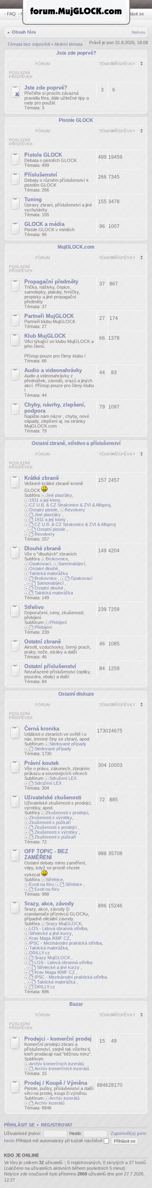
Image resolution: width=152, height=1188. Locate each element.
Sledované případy (67, 743)
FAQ (11, 13)
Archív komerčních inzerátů (56, 1063)
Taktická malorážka (48, 573)
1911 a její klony (44, 500)
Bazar (76, 1004)
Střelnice (54, 879)
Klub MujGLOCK (45, 336)
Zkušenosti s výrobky (50, 817)
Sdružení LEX (63, 778)
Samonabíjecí (71, 563)
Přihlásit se (133, 13)
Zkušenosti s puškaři (50, 822)
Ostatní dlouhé (43, 568)
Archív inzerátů (64, 1098)
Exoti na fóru (41, 884)
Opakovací (40, 563)
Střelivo (34, 607)
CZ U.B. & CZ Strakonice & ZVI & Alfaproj (69, 504)
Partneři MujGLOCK (49, 316)
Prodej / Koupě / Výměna (55, 1083)
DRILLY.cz (39, 952)
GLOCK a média (44, 224)
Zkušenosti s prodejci (67, 812)
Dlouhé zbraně (42, 548)
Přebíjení (58, 622)
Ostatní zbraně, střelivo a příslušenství (76, 443)
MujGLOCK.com (76, 247)
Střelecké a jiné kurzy (50, 933)
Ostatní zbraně (42, 642)
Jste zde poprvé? (76, 53)
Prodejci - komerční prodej (58, 1039)
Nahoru (139, 32)
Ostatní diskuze (76, 694)
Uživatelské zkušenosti (52, 797)
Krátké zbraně (41, 478)
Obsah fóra (24, 32)
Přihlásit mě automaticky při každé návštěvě (60, 1140)
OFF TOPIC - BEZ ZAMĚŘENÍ (46, 854)
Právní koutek (41, 763)
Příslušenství (40, 175)
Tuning (33, 199)
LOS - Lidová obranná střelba (58, 928)
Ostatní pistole (43, 509)
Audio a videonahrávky (53, 370)
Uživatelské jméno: (22, 1133)
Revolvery (75, 509)
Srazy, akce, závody (49, 904)
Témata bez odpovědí (28, 44)
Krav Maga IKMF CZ (49, 938)
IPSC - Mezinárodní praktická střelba (65, 943)
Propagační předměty (51, 282)
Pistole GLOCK (76, 120)
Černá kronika (41, 729)
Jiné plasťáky (59, 495)
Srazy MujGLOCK (63, 923)
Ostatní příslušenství (50, 666)
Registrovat (57, 1124)
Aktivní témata (68, 44)
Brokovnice (57, 558)
